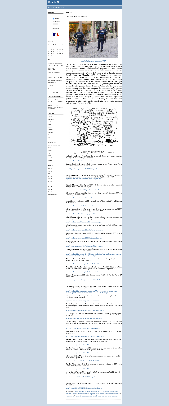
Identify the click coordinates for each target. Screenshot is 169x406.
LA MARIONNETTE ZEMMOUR (55, 80)
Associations (51, 119)
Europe (49, 134)
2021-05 (50, 173)
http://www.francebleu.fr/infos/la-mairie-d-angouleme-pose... (84, 222)
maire (117, 395)
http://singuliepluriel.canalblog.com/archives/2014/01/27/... (84, 280)
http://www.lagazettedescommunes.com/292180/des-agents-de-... (86, 310)
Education (50, 132)
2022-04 (50, 168)
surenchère (109, 393)
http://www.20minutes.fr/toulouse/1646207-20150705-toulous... (85, 361)
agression (113, 395)
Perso (49, 147)
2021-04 (50, 176)
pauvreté (118, 393)
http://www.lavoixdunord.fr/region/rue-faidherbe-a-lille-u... (84, 264)
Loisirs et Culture (52, 142)
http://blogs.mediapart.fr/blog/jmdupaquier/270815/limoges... (84, 318)
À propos (55, 92)
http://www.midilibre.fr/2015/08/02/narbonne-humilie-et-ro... (84, 388)
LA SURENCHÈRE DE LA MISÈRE (76, 16)
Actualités (50, 116)
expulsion (95, 396)
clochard (101, 395)
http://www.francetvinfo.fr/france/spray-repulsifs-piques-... (84, 214)
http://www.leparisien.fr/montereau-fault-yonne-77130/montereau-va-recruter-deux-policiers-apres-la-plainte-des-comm (91, 292)
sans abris (77, 395)
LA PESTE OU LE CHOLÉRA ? (55, 65)
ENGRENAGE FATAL (53, 75)
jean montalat (83, 396)
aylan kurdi (68, 393)
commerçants (69, 396)
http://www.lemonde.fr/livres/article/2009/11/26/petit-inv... (84, 179)
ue (94, 393)
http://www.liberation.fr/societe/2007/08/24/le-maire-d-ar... (84, 238)
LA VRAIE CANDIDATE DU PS (55, 77)
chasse (99, 396)
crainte (77, 396)
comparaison (103, 393)
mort (106, 396)
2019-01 (50, 189)
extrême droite (107, 395)
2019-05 (50, 184)
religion (49, 152)
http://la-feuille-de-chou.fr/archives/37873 (94, 61)
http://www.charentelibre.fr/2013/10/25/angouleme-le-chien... (85, 377)
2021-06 (50, 171)
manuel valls (89, 396)
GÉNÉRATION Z (52, 82)
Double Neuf (55, 2)
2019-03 (50, 186)
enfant (97, 393)
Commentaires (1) (95, 391)
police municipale (84, 395)
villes (103, 396)
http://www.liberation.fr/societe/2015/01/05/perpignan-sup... (84, 230)
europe (83, 393)
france (79, 393)
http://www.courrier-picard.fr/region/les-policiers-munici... (84, 301)
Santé (49, 155)
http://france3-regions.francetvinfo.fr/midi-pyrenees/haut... (84, 328)
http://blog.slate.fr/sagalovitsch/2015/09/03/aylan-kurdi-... (83, 169)
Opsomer (50, 99)
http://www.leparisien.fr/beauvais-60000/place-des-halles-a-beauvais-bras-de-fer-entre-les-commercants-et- (93, 255)
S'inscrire (56, 18)
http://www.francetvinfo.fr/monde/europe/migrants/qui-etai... (84, 161)
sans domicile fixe (70, 395)
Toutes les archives (52, 194)
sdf (104, 391)
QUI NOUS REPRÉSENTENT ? (55, 88)
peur (74, 396)
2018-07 (50, 191)
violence (107, 391)
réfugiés (116, 391)
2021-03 (50, 178)
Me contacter (56, 28)
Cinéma (49, 127)
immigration (74, 393)
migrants (112, 391)
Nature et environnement (54, 145)
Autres (49, 124)
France (49, 137)
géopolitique (50, 140)
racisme (109, 396)
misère (114, 393)
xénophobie (115, 396)
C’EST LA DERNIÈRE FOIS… (55, 63)
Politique (50, 150)
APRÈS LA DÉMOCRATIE (54, 72)
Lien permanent (86, 391)
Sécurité (50, 158)
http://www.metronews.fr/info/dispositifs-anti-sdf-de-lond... (84, 190)
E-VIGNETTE (51, 85)
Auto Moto (50, 121)
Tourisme (50, 160)
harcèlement (92, 395)
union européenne (89, 393)
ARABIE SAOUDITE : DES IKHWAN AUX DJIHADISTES (55, 101)
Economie (50, 129)
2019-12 (50, 181)
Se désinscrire (56, 21)
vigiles (97, 395)
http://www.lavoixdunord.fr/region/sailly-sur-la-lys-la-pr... (83, 272)
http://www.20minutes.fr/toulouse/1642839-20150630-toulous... (85, 336)
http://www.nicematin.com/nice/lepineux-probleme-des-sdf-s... (85, 246)
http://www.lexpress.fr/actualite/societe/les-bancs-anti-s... (83, 206)
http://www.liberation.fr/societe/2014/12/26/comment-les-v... (84, 198)
